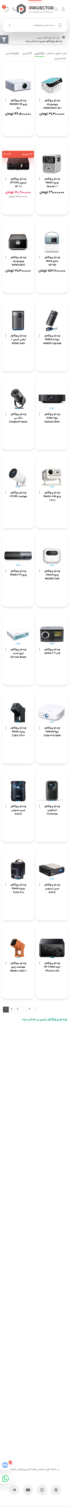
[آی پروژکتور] (35, 9)
